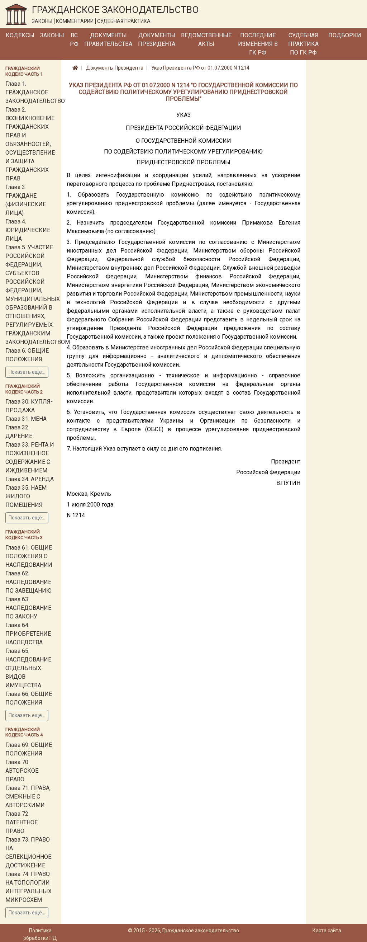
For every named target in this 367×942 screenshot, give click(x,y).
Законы (52, 35)
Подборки (344, 35)
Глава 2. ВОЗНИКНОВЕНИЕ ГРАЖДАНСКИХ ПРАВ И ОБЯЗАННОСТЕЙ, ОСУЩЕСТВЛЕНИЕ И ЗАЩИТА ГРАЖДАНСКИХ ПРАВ (30, 144)
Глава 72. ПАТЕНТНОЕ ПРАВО (21, 822)
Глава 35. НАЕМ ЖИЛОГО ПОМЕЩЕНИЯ (26, 496)
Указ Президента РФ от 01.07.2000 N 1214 (200, 68)
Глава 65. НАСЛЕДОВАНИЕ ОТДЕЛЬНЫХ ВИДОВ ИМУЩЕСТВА (28, 668)
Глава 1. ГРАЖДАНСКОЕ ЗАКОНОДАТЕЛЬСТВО (35, 92)
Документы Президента (156, 39)
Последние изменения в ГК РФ (258, 44)
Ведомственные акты (206, 39)
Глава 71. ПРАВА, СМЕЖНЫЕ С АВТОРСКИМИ (28, 797)
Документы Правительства (108, 39)
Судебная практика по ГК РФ (303, 44)
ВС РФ (74, 39)
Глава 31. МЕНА (26, 418)
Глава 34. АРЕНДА (29, 479)
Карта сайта (327, 930)
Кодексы (20, 35)
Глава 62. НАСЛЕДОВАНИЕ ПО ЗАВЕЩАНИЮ (28, 582)
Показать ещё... (27, 372)
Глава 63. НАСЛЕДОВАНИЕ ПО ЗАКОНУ (28, 608)
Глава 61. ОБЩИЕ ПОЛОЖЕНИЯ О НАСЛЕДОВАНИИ (28, 556)
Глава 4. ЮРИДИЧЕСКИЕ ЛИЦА (27, 230)
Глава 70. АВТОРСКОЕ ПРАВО (21, 771)
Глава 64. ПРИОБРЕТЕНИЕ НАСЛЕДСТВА (28, 634)
